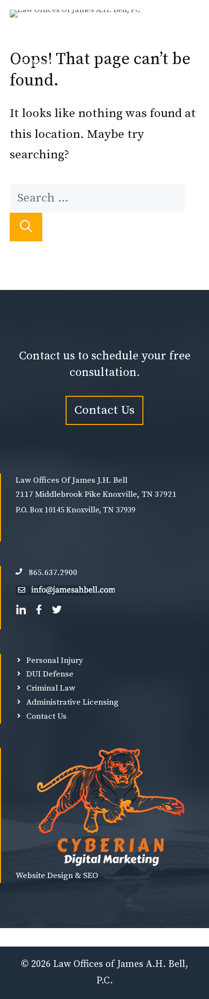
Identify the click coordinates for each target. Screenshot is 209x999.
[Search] (26, 227)
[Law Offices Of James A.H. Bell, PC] (75, 24)
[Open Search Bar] (185, 24)
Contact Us (104, 410)
